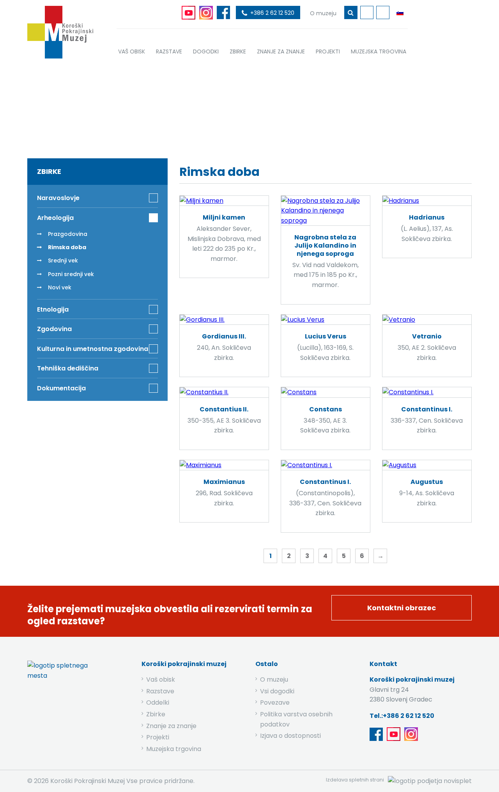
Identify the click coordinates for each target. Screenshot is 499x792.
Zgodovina (54, 328)
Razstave (160, 691)
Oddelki (157, 702)
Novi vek (59, 287)
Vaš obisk (160, 679)
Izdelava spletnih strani (355, 779)
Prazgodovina (67, 234)
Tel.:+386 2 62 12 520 (402, 715)
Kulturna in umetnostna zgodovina (92, 348)
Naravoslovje (58, 197)
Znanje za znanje (171, 725)
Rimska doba (67, 247)
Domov (180, 106)
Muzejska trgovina (173, 748)
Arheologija (255, 106)
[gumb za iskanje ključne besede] (350, 12)
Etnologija (53, 309)
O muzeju (274, 679)
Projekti (157, 737)
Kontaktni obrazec (401, 608)
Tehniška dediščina (67, 368)
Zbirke (214, 106)
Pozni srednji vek (71, 274)
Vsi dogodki (277, 691)
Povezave (275, 702)
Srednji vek (63, 260)
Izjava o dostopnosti (290, 735)
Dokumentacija (61, 388)
